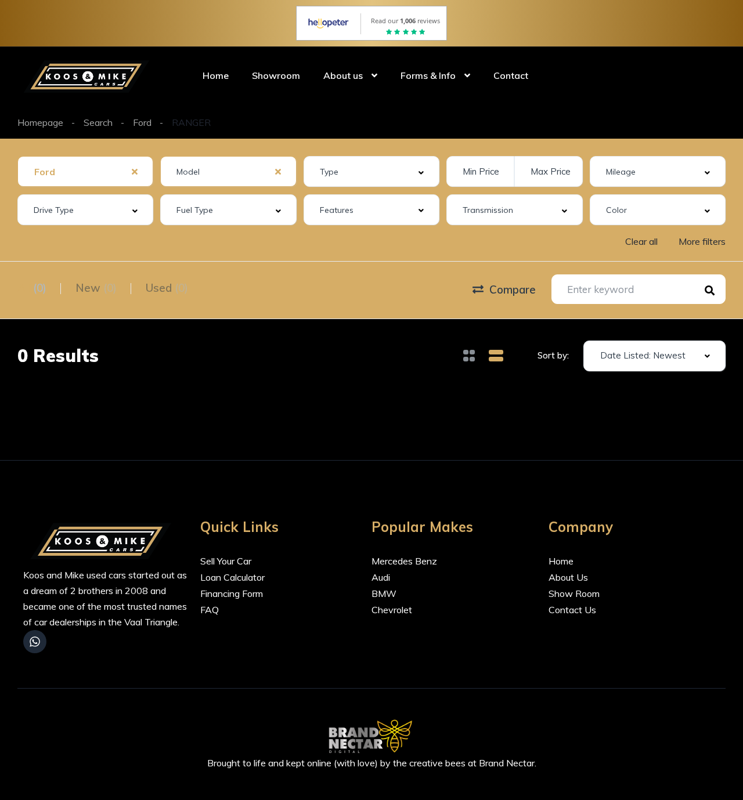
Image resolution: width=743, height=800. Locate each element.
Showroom (276, 75)
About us (343, 75)
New (96, 288)
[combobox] (85, 171)
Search (98, 122)
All (31, 288)
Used (167, 288)
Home (216, 75)
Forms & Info (428, 75)
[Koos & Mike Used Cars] (88, 75)
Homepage (40, 122)
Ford (142, 122)
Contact (510, 75)
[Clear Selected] (134, 171)
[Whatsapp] (34, 641)
